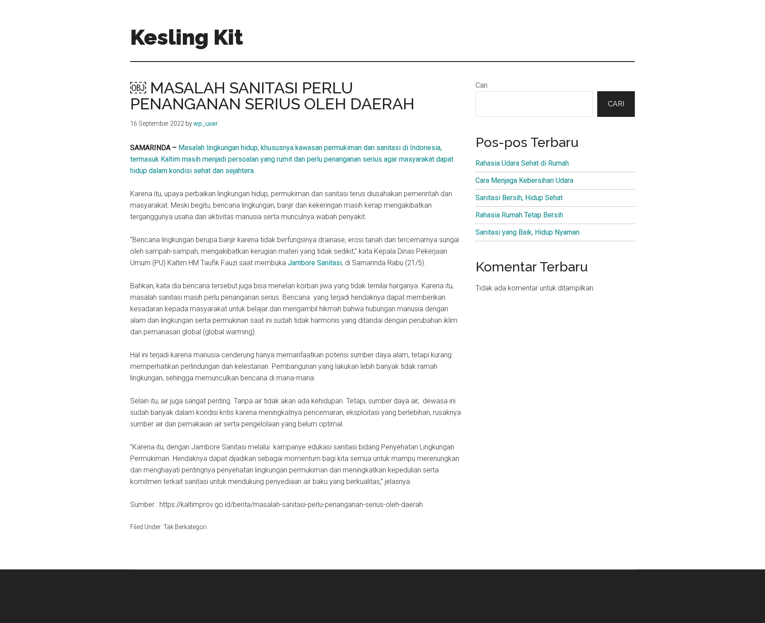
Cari (481, 85)
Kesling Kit (186, 37)
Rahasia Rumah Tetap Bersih (519, 215)
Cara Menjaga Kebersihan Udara (524, 180)
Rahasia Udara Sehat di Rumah (522, 163)
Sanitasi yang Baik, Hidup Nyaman (527, 232)
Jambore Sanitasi (315, 263)
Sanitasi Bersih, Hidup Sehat (519, 197)
